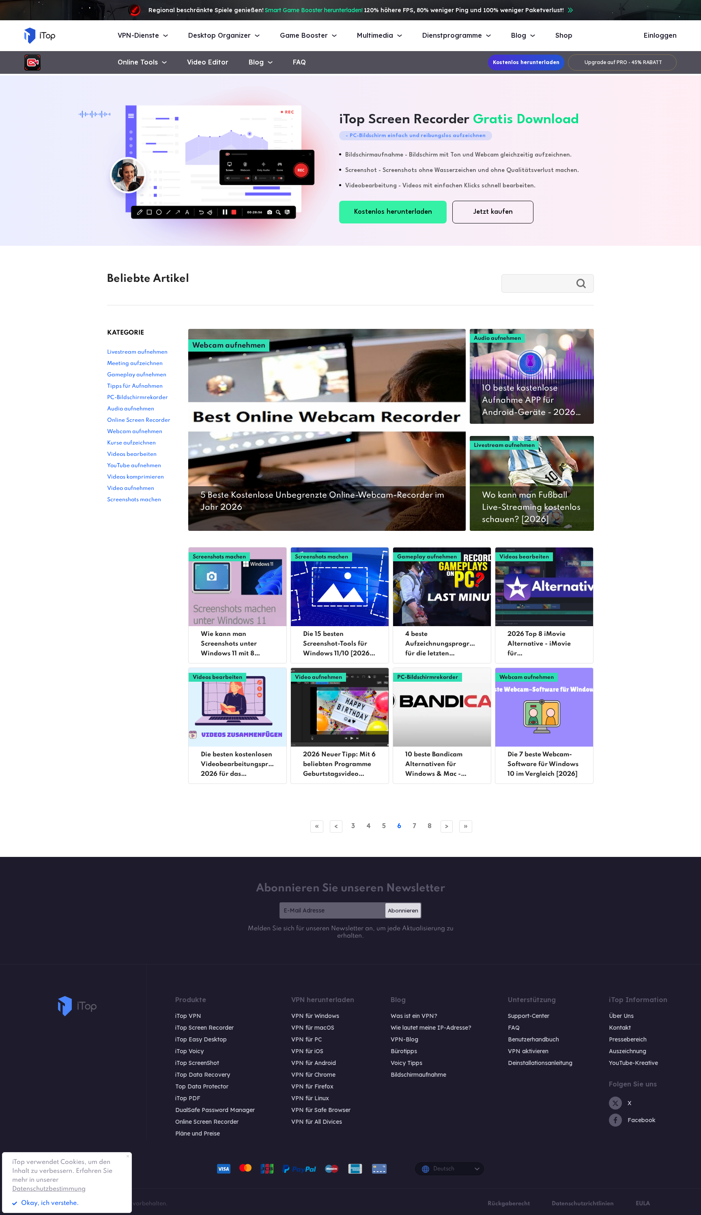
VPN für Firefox (312, 1086)
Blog (256, 62)
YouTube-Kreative (633, 1063)
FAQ (299, 62)
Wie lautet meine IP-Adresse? (431, 1027)
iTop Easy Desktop (201, 1039)
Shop (563, 35)
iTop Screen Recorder (204, 1027)
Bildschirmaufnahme (418, 1074)
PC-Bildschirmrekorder (137, 397)
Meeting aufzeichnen (135, 363)
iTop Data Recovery (202, 1074)
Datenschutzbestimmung (49, 1189)
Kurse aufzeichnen (131, 443)
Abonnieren (403, 910)
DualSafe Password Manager (215, 1110)
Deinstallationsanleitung (540, 1063)
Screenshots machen (134, 499)
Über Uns (621, 1016)
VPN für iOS (307, 1051)
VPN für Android (313, 1063)
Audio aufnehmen (130, 409)
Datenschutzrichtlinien (583, 1203)
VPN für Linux (310, 1098)
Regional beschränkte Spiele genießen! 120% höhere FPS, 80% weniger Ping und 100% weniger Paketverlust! (356, 10)
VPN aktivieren (528, 1051)
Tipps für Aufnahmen (135, 386)
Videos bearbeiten (132, 454)
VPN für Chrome (313, 1074)
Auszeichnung (627, 1051)
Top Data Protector (201, 1086)
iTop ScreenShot (197, 1063)
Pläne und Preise (197, 1133)
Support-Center (528, 1016)
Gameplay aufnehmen (136, 375)
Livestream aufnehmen (137, 352)
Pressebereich (628, 1039)
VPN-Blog (404, 1039)
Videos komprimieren (135, 477)
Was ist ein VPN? (414, 1016)
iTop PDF (187, 1098)
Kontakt (620, 1027)
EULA (643, 1203)
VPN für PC (306, 1039)
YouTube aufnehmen (134, 465)
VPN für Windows (315, 1016)
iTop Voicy (189, 1051)
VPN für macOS (312, 1027)
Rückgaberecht (509, 1203)
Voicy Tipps (406, 1063)
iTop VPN (188, 1016)
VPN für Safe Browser (320, 1110)
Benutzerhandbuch (533, 1039)
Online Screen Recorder (138, 420)
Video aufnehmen (130, 488)
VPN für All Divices (316, 1121)
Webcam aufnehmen (134, 431)
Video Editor (207, 62)
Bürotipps (404, 1051)
